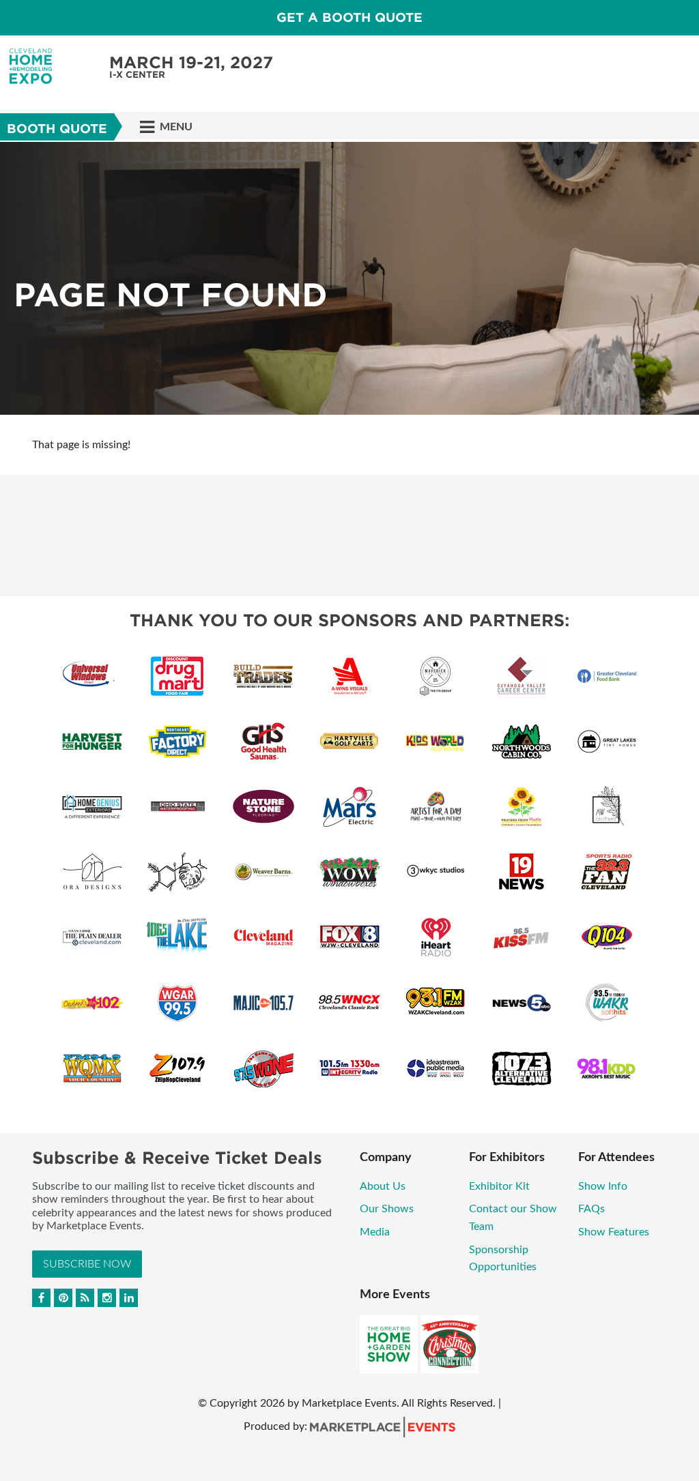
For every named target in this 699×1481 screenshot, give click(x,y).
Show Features (613, 1232)
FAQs (591, 1208)
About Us (382, 1186)
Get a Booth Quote (349, 17)
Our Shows (387, 1208)
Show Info (602, 1186)
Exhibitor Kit (499, 1186)
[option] (349, 278)
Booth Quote (57, 128)
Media (375, 1232)
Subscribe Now (87, 1264)
